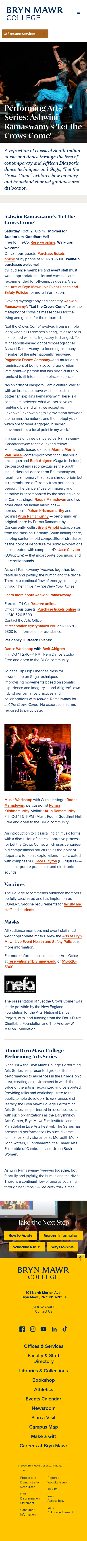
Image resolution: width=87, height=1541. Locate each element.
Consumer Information (28, 1512)
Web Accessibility (56, 1498)
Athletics (43, 1389)
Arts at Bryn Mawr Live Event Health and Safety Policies (41, 289)
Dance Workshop (18, 649)
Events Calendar (43, 1398)
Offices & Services (43, 1346)
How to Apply (21, 1235)
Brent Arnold (48, 527)
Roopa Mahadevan (50, 499)
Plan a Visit (43, 1417)
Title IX (52, 1489)
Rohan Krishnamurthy (45, 511)
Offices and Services (19, 34)
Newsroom (44, 1408)
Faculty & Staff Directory (43, 1358)
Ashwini (71, 301)
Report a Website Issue (57, 1480)
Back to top (81, 1257)
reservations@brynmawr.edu (32, 626)
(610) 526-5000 (44, 1306)
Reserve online (43, 242)
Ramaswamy (15, 306)
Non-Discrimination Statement (30, 1498)
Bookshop (43, 1380)
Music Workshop (18, 800)
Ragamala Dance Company (27, 360)
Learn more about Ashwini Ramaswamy (37, 595)
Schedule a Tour (26, 1247)
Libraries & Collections (43, 1370)
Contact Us (43, 1311)
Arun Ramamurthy (33, 516)
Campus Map (43, 1427)
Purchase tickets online (56, 609)
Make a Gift (43, 1436)
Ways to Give (62, 1247)
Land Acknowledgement (60, 1510)
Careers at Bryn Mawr (43, 1445)
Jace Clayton (69, 550)
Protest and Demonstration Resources (30, 1482)
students (27, 910)
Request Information (61, 1235)
